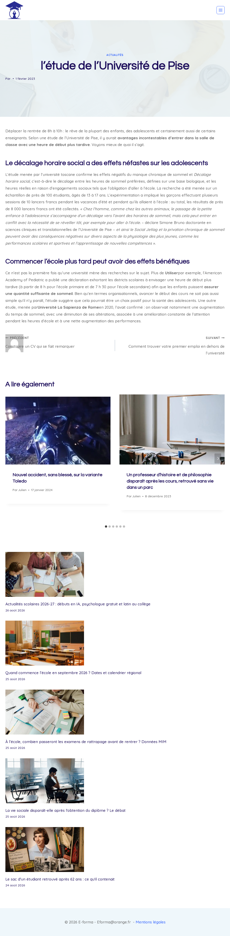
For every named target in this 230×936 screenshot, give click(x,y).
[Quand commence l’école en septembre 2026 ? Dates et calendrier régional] (115, 643)
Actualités (115, 55)
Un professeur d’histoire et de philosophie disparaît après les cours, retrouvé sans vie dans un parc (170, 481)
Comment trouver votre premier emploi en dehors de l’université (176, 346)
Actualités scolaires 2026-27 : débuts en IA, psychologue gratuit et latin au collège (77, 604)
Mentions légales (151, 922)
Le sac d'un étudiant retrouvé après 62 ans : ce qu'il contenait (60, 879)
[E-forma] (14, 10)
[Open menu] (221, 10)
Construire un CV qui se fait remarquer (40, 342)
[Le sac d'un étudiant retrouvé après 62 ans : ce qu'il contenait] (115, 849)
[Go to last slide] (12, 459)
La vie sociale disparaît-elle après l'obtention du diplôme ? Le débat (65, 810)
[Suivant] (218, 459)
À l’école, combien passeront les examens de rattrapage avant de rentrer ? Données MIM (85, 741)
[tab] (106, 526)
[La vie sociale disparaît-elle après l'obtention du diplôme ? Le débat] (115, 780)
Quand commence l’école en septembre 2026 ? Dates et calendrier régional (73, 672)
